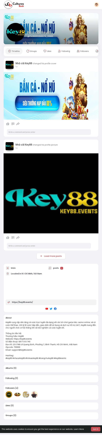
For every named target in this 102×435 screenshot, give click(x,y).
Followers (10, 388)
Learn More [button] (79, 429)
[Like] (13, 124)
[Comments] (13, 124)
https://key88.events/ (22, 302)
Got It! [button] (95, 429)
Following (10, 378)
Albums (9, 368)
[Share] (18, 124)
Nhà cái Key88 (39, 32)
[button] (96, 4)
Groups (9, 415)
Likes (8, 405)
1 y (16, 66)
